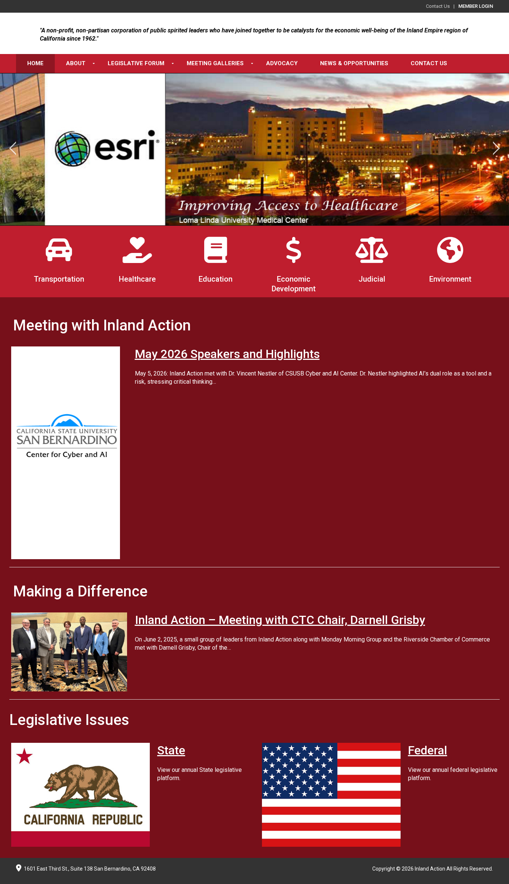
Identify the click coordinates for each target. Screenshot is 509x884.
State (171, 750)
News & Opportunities (354, 63)
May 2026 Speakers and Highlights (227, 354)
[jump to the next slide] (496, 149)
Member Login (475, 6)
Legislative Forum (136, 63)
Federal (427, 750)
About (75, 63)
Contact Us (438, 6)
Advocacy (282, 63)
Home (35, 63)
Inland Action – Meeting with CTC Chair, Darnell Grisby (280, 620)
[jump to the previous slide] (13, 149)
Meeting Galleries (215, 63)
